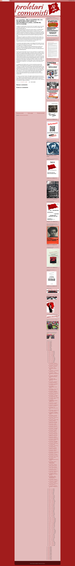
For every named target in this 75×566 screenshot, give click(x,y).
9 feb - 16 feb (51, 538)
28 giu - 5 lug (51, 511)
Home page (30, 113)
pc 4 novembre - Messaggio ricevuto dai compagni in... (53, 442)
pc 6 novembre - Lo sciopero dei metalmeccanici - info (53, 396)
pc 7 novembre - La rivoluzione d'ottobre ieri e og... (53, 371)
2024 (49, 344)
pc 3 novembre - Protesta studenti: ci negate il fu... (52, 448)
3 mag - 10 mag (51, 522)
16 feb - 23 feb (51, 537)
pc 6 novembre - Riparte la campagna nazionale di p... (53, 391)
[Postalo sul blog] (32, 82)
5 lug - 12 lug (51, 510)
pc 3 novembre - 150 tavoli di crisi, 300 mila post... (53, 446)
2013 (49, 555)
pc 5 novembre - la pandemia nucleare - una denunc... (53, 405)
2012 (49, 556)
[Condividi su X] (33, 82)
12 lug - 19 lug (51, 509)
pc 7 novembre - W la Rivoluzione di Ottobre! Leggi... (52, 368)
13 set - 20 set (51, 497)
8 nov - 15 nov (51, 360)
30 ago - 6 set (51, 499)
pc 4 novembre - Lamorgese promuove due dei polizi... (53, 429)
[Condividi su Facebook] (34, 82)
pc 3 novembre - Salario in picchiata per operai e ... (52, 450)
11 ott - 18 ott (51, 491)
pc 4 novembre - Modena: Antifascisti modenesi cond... (53, 437)
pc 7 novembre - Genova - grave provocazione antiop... (53, 363)
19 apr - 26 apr (51, 525)
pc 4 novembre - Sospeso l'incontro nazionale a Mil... (53, 433)
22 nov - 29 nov (51, 358)
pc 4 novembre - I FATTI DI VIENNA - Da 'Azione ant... (53, 435)
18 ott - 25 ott (51, 490)
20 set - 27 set (51, 495)
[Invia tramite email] (31, 82)
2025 (49, 343)
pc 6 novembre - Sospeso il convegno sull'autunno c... (53, 382)
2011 (49, 557)
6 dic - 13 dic (51, 355)
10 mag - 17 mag (51, 521)
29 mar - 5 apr (51, 529)
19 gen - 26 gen (51, 542)
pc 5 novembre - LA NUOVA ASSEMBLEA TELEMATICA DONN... (53, 413)
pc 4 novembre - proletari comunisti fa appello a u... (52, 431)
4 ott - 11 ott (51, 493)
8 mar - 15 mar (51, 533)
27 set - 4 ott (51, 494)
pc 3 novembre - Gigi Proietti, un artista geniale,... (53, 444)
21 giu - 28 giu (51, 513)
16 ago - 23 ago (51, 502)
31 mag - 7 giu (51, 517)
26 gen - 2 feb (51, 541)
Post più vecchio (40, 113)
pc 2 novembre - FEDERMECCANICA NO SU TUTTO (53, 459)
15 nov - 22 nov (51, 359)
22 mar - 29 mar (51, 530)
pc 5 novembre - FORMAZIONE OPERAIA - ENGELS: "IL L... (53, 401)
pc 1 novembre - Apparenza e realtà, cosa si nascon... (53, 471)
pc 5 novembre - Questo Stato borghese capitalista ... (53, 420)
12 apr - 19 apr (51, 526)
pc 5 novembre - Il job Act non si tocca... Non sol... (53, 418)
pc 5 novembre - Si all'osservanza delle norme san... (53, 408)
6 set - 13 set (51, 498)
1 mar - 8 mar (51, 534)
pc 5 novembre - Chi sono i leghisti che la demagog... (52, 422)
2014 (49, 553)
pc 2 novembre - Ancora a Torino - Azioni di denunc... (53, 467)
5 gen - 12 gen (51, 545)
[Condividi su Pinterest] (35, 82)
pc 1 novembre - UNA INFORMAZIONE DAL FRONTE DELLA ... (52, 477)
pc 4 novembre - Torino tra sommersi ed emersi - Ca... (53, 426)
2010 (49, 559)
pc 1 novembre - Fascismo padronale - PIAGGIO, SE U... (52, 486)
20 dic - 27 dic (51, 352)
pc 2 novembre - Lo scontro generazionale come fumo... (53, 455)
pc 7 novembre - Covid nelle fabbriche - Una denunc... (53, 366)
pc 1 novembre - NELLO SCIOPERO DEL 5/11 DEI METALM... (52, 474)
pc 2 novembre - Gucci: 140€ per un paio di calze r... (53, 457)
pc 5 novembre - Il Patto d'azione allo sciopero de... (53, 424)
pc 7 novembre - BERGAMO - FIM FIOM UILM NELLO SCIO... (53, 376)
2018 (49, 548)
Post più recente (19, 113)
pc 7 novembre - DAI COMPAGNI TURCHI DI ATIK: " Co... (52, 379)
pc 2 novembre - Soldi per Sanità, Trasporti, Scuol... (52, 465)
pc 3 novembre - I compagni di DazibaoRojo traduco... (53, 452)
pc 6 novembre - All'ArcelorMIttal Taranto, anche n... (52, 387)
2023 (49, 346)
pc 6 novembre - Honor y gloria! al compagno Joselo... (53, 398)
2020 (49, 350)
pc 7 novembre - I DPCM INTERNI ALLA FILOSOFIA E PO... (53, 373)
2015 (49, 552)
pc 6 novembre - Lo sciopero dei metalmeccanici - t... (53, 384)
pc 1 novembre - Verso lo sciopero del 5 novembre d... (53, 479)
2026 (49, 342)
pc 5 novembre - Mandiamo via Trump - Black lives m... (53, 410)
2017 (49, 549)
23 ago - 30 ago (51, 501)
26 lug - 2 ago (51, 506)
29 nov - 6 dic (51, 356)
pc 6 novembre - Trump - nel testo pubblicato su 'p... (53, 389)
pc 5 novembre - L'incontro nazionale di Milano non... (52, 416)
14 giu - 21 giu (51, 514)
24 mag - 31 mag (51, 518)
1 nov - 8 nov (51, 362)
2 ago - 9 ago (51, 505)
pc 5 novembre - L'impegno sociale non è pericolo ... (52, 403)
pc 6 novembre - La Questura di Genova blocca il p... (53, 394)
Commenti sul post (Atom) (24, 115)
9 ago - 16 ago (51, 503)
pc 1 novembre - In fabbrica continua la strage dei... (52, 482)
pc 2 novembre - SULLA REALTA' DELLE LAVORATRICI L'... (52, 462)
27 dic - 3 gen (51, 351)
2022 (49, 347)
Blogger (43, 563)
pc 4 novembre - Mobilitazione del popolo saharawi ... (53, 439)
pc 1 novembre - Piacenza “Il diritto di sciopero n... (53, 484)
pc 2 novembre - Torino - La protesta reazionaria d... (52, 469)
